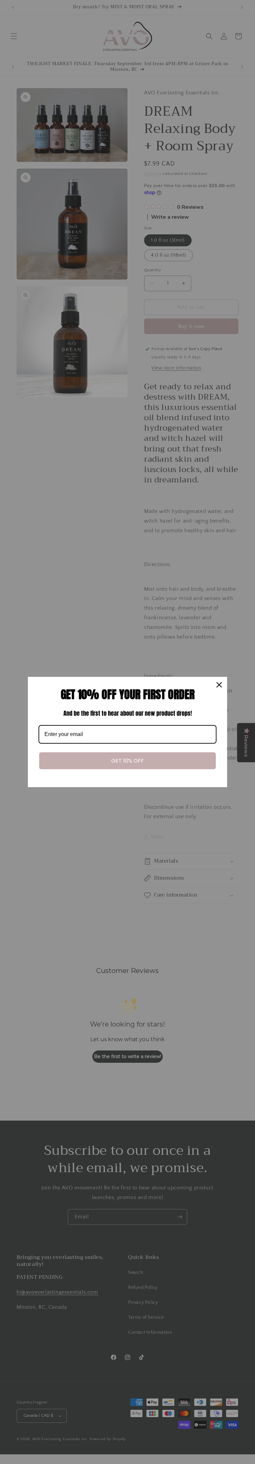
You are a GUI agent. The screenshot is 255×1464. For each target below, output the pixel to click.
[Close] (219, 685)
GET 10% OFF (127, 761)
